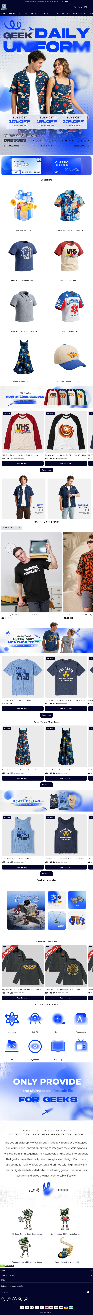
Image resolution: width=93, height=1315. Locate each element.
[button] (90, 7)
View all (46, 470)
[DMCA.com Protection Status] (7, 1267)
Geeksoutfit (47, 1312)
